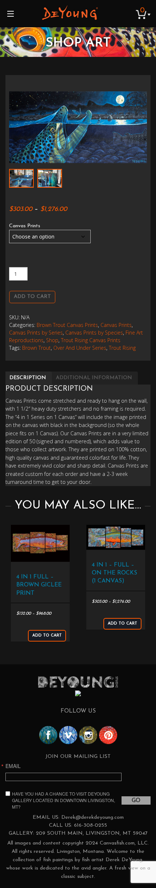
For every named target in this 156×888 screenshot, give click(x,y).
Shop (52, 340)
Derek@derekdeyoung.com (92, 817)
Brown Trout (36, 347)
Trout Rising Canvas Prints (90, 340)
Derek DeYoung (70, 12)
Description (27, 378)
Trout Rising (122, 347)
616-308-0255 (90, 825)
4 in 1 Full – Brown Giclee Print (39, 585)
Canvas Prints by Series (36, 332)
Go (136, 801)
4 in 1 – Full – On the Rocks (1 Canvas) (114, 573)
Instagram (88, 735)
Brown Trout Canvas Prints (67, 324)
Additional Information (94, 378)
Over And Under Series (79, 347)
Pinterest (108, 735)
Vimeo (68, 735)
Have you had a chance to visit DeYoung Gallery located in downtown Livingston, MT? (63, 800)
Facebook (48, 735)
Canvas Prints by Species (94, 332)
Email (13, 765)
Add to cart (32, 296)
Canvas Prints (24, 226)
